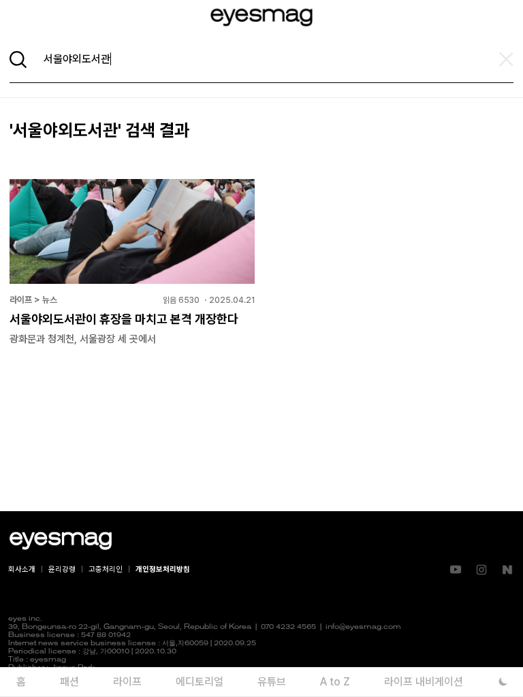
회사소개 (21, 569)
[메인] (261, 17)
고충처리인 (106, 569)
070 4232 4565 (288, 627)
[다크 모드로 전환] (503, 681)
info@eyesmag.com (363, 627)
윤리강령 (62, 569)
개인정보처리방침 (163, 569)
